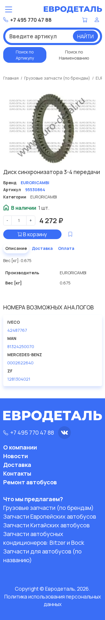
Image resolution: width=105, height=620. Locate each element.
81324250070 (20, 346)
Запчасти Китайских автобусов (46, 525)
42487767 (17, 330)
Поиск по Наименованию (74, 55)
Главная (11, 78)
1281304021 (18, 379)
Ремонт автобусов (30, 482)
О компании (20, 447)
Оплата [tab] (66, 248)
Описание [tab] (16, 248)
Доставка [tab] (42, 248)
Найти (85, 36)
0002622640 (20, 362)
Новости (15, 456)
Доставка (17, 465)
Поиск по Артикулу (25, 55)
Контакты (17, 473)
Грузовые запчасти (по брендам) (57, 78)
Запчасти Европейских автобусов (49, 516)
